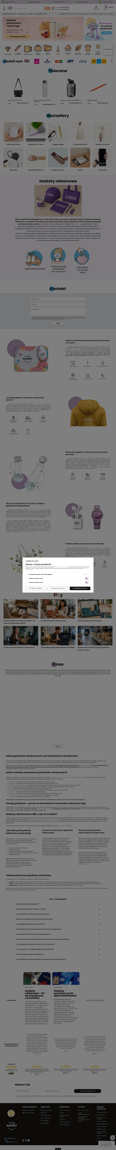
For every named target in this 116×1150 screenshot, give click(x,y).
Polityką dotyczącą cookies (61, 566)
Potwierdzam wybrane (35, 588)
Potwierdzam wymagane (57, 588)
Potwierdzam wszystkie (80, 588)
